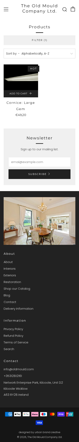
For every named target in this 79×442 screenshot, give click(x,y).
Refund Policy (13, 336)
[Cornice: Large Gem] (21, 77)
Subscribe (37, 174)
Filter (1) (39, 40)
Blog (7, 295)
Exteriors (10, 275)
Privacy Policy (13, 329)
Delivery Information (18, 308)
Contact (10, 302)
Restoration (12, 282)
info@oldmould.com (19, 369)
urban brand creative (47, 432)
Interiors (10, 268)
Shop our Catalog (17, 288)
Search (9, 349)
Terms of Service (16, 342)
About (8, 262)
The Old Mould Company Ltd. (39, 8)
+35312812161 (13, 376)
